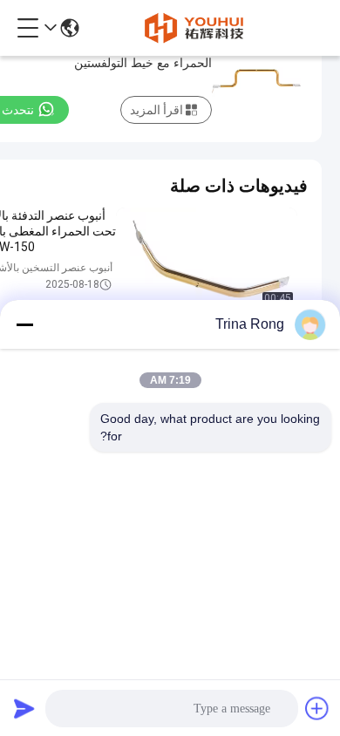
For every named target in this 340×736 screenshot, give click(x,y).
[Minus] (24, 324)
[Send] (24, 708)
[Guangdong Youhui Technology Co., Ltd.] (193, 28)
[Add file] (317, 708)
